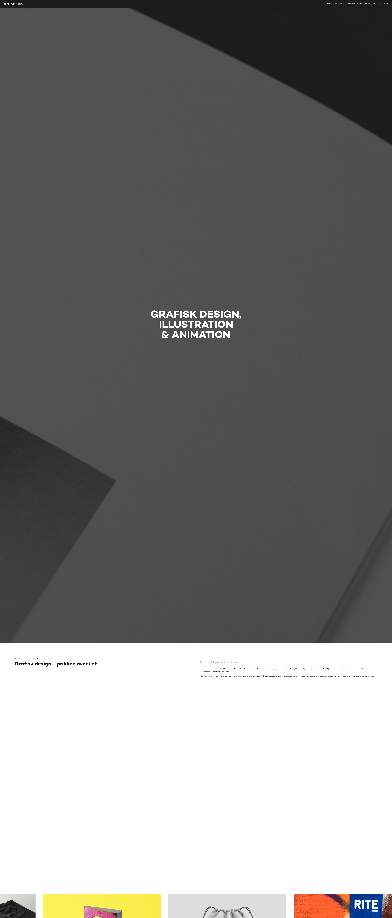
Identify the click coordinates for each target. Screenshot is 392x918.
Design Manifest (355, 4)
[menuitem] (330, 4)
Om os (367, 4)
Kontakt (377, 4)
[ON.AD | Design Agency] (13, 4)
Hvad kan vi (340, 4)
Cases (329, 4)
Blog (386, 4)
